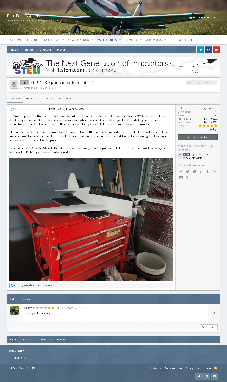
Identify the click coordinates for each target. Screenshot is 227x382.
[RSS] (215, 368)
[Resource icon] (180, 155)
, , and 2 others (33, 285)
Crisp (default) (20, 368)
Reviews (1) (33, 98)
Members (155, 40)
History (49, 98)
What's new (80, 40)
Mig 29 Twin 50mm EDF (199, 154)
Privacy (189, 368)
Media (133, 40)
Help (198, 368)
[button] (62, 39)
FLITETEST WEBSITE (19, 358)
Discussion (64, 98)
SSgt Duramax (30, 87)
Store (35, 40)
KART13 (29, 308)
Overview (15, 98)
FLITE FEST (37, 358)
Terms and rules (173, 368)
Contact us (155, 368)
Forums (53, 40)
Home (18, 40)
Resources (109, 40)
